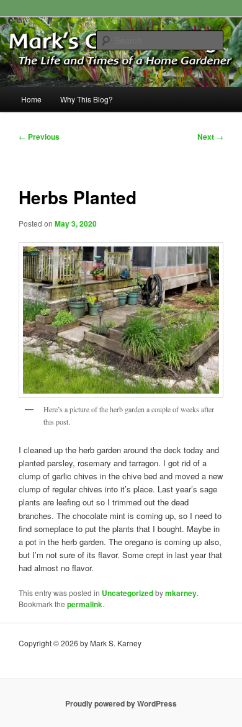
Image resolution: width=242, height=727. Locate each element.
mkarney (181, 592)
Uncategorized (127, 592)
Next (210, 136)
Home (31, 99)
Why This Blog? (86, 99)
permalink (84, 604)
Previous (39, 136)
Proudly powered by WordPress (121, 703)
